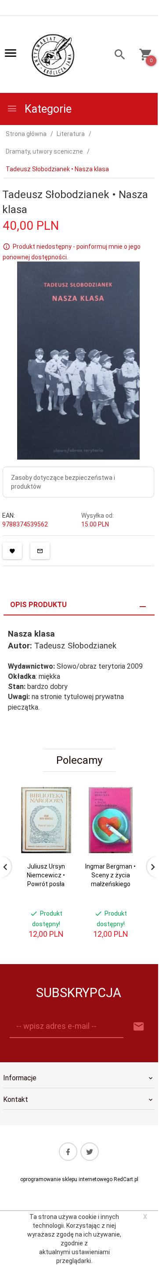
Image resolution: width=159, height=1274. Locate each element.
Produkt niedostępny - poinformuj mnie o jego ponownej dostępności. (72, 252)
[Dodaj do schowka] (12, 550)
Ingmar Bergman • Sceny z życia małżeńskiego (110, 875)
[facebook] (68, 1151)
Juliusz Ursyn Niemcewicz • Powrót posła (46, 875)
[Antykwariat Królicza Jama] (53, 55)
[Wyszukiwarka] (117, 56)
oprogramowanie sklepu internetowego (66, 1179)
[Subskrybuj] (139, 1027)
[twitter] (89, 1151)
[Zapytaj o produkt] (40, 550)
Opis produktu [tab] (38, 604)
